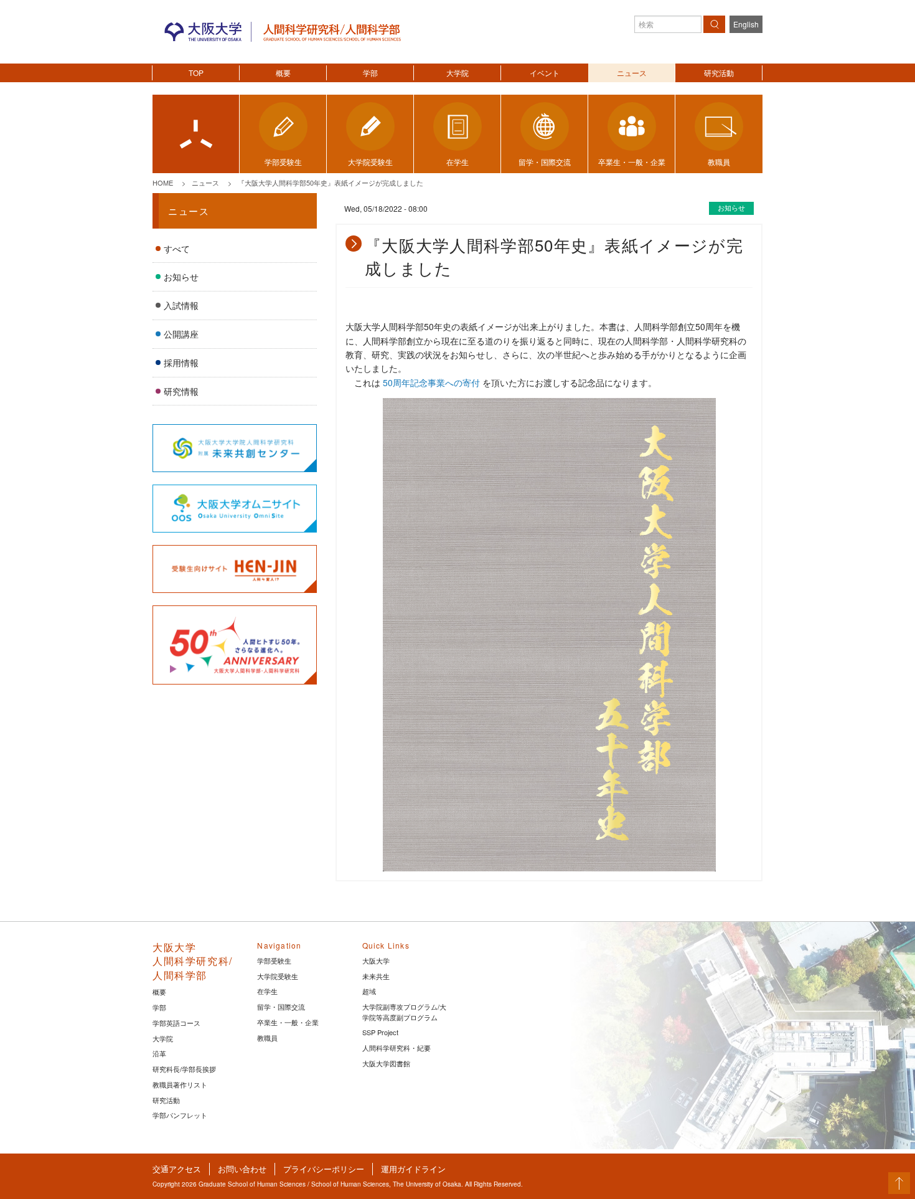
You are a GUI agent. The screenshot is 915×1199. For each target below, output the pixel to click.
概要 (283, 72)
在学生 (267, 991)
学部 (370, 72)
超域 (369, 991)
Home (162, 182)
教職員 (267, 1038)
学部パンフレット (179, 1115)
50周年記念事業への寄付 (431, 382)
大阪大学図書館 (386, 1063)
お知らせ (181, 276)
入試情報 (181, 305)
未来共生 (376, 976)
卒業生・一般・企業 (288, 1022)
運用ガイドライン (413, 1169)
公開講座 (181, 334)
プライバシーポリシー (323, 1169)
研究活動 (719, 72)
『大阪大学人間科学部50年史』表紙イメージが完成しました (330, 182)
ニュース (632, 72)
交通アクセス (176, 1169)
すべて (177, 248)
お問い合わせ (242, 1169)
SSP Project (380, 1032)
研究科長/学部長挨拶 (184, 1069)
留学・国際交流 (281, 1007)
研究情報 (181, 391)
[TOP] (195, 134)
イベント (545, 72)
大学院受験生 (277, 976)
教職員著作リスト (179, 1084)
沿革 (159, 1053)
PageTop (899, 1183)
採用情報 (181, 362)
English (746, 24)
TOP (196, 72)
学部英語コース (176, 1023)
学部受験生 (274, 960)
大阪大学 (376, 960)
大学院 (457, 72)
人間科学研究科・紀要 (396, 1048)
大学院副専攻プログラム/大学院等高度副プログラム (404, 1012)
